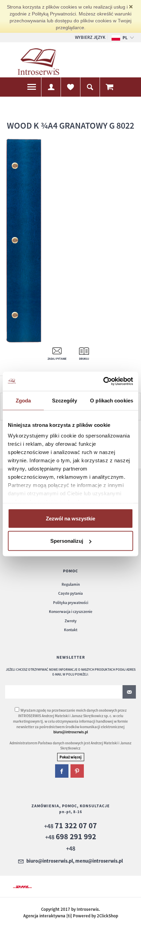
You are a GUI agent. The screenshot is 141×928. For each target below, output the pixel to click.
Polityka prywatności (70, 602)
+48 (70, 826)
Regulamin (71, 584)
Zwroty (71, 620)
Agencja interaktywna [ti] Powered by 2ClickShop (70, 916)
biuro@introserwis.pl (70, 732)
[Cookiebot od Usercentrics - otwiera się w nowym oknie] (103, 381)
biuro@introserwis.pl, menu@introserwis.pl (74, 861)
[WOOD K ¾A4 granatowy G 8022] (68, 241)
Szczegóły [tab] (64, 400)
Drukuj (84, 358)
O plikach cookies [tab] (111, 400)
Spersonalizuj (66, 541)
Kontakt (70, 629)
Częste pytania (70, 593)
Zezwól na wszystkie (70, 518)
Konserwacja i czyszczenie (70, 611)
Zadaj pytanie (57, 358)
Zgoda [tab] (23, 400)
